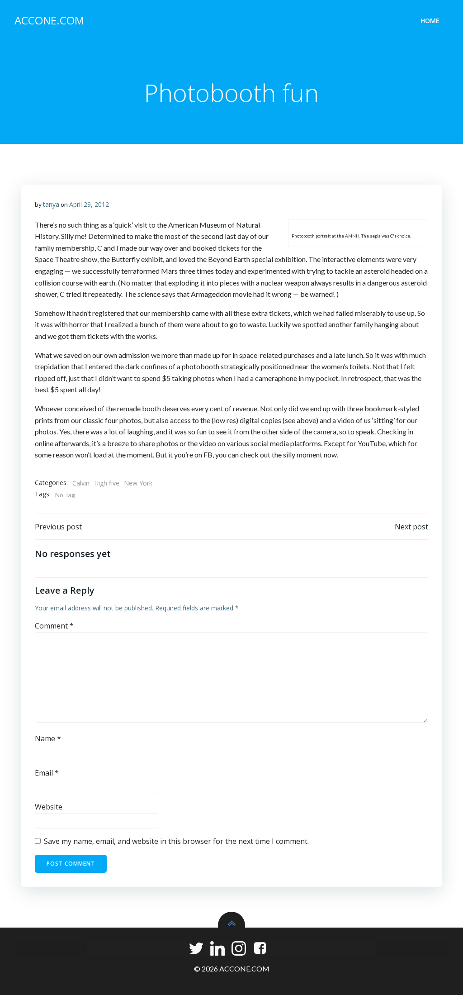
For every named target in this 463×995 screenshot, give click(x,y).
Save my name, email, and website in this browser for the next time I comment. (176, 841)
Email (47, 773)
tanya (51, 204)
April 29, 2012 (89, 204)
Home (429, 20)
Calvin (81, 483)
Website (48, 807)
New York (138, 483)
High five (106, 483)
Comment (54, 626)
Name (48, 738)
